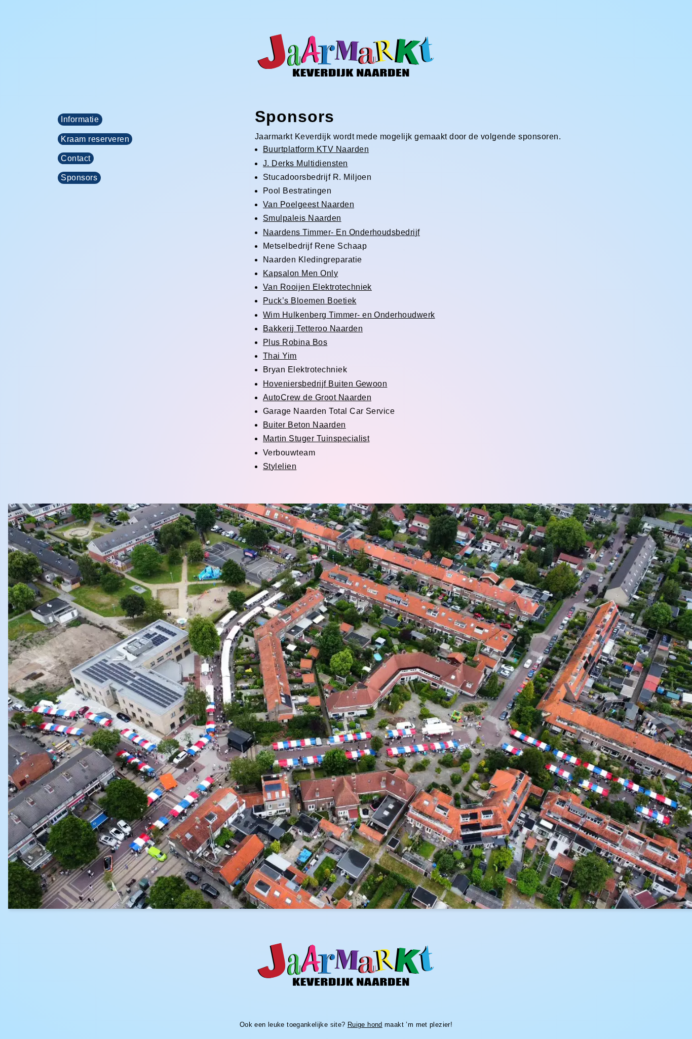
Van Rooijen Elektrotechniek (317, 287)
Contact (75, 158)
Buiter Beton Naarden (304, 424)
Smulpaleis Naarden (302, 218)
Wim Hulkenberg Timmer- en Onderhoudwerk (349, 315)
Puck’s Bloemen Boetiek (310, 300)
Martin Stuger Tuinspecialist (316, 438)
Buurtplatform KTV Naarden (316, 149)
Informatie (80, 119)
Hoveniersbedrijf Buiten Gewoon (325, 383)
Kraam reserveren (95, 139)
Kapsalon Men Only (300, 273)
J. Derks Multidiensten (305, 163)
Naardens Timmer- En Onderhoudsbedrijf (341, 232)
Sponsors (79, 178)
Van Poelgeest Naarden (308, 204)
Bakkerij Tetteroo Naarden (313, 328)
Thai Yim (280, 356)
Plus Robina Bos (295, 342)
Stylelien (279, 466)
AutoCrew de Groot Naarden (317, 397)
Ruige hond (365, 1024)
